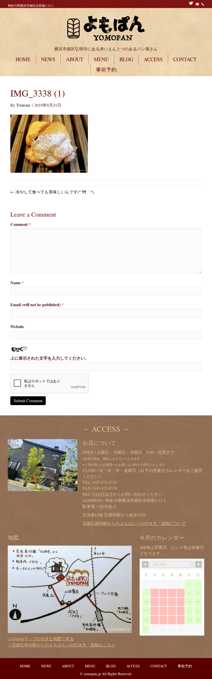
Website (17, 326)
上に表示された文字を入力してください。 (49, 358)
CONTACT (184, 59)
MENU (101, 59)
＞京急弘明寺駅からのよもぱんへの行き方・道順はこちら (61, 645)
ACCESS (153, 59)
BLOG (126, 59)
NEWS (48, 59)
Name (17, 283)
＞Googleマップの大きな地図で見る (41, 638)
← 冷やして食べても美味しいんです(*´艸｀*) (52, 191)
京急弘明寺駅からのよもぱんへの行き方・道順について (134, 523)
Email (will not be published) (37, 304)
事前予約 (106, 69)
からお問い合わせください (127, 494)
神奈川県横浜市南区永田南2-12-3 (30, 5)
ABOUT (74, 59)
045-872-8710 (105, 482)
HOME (23, 59)
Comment (20, 224)
